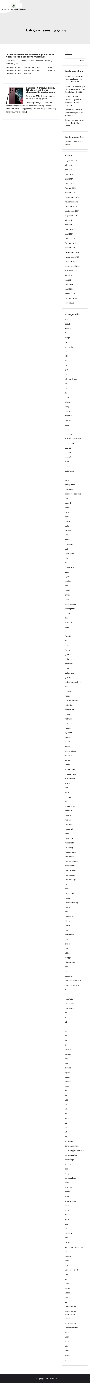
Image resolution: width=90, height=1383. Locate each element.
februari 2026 (70, 188)
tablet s (68, 1233)
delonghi (68, 590)
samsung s (69, 1159)
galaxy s (39, 61)
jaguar (67, 746)
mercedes (69, 856)
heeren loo (69, 709)
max (67, 833)
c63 (66, 535)
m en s (68, 815)
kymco (68, 792)
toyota (68, 1256)
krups (67, 783)
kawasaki (69, 755)
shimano (68, 1187)
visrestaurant (70, 1306)
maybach (69, 838)
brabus (68, 530)
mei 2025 (69, 229)
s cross (68, 1054)
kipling (67, 760)
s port (67, 1072)
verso (67, 1288)
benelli (68, 503)
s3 (66, 1109)
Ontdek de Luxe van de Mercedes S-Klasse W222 (75, 123)
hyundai (68, 732)
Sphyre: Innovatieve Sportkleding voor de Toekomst (74, 113)
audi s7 (68, 452)
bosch (67, 521)
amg (67, 406)
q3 (66, 990)
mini (66, 889)
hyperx (68, 728)
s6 (66, 1132)
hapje (67, 696)
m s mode (69, 820)
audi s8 (68, 457)
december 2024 (72, 252)
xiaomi (67, 1355)
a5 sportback (71, 379)
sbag (67, 1173)
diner (67, 599)
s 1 (66, 1013)
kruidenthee (70, 778)
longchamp (70, 806)
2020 (67, 319)
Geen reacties (27, 61)
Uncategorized (71, 1270)
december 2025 (72, 197)
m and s (68, 810)
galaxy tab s (70, 673)
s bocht (68, 1049)
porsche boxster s (73, 980)
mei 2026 (69, 174)
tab (66, 1224)
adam (67, 397)
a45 (66, 370)
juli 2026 (68, 165)
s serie (67, 1077)
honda (67, 714)
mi (66, 884)
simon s (68, 1192)
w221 (67, 1341)
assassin (68, 420)
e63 (66, 618)
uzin (66, 1274)
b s (66, 475)
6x (66, 342)
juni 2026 (68, 169)
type (67, 1260)
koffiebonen (70, 769)
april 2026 (69, 179)
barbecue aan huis (73, 494)
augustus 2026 (71, 160)
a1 (66, 351)
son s (67, 1205)
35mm (68, 328)
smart (67, 1196)
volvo (67, 1318)
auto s (67, 466)
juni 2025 (68, 225)
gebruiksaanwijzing (73, 682)
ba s (67, 480)
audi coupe (69, 443)
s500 (67, 1127)
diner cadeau (70, 604)
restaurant (69, 1008)
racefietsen (70, 1003)
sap (66, 1169)
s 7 (66, 1045)
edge (67, 627)
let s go (68, 797)
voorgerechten (71, 1328)
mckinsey (69, 847)
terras (67, 1242)
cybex (67, 576)
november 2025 (72, 202)
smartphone (70, 1201)
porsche (68, 976)
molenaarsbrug (71, 902)
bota (67, 526)
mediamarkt (70, 852)
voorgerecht (70, 1323)
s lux (67, 1063)
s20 (66, 1100)
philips (67, 953)
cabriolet (69, 544)
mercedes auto (71, 861)
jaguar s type (70, 751)
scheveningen (71, 1178)
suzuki (67, 1219)
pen (66, 948)
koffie (67, 765)
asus (67, 425)
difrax (67, 595)
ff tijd (67, 645)
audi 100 (68, 434)
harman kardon (71, 700)
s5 (66, 1123)
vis (66, 1302)
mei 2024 (69, 284)
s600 (67, 1136)
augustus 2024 (71, 270)
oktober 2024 (71, 261)
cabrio (68, 540)
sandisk (68, 1164)
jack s (67, 742)
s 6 (66, 1040)
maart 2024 (70, 293)
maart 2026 (70, 183)
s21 (66, 1104)
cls (66, 563)
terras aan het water (74, 1247)
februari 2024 (71, 298)
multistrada (70, 916)
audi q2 (68, 448)
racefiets (69, 999)
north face (69, 934)
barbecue (69, 489)
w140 (67, 1332)
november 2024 (72, 257)
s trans (68, 1081)
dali (66, 585)
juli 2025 (68, 220)
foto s (67, 650)
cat (66, 549)
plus (66, 967)
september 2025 (72, 211)
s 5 (66, 1035)
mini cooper (70, 893)
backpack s (70, 484)
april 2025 (69, 234)
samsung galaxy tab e (74, 1150)
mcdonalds (70, 843)
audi (66, 429)
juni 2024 (68, 280)
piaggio (68, 957)
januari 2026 (70, 192)
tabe (67, 1228)
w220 (67, 1337)
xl (65, 1360)
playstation (70, 962)
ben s (67, 498)
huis (66, 723)
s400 (67, 1118)
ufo (66, 1265)
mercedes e (70, 875)
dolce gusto (70, 608)
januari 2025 (70, 248)
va (66, 1279)
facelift (68, 636)
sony (67, 1210)
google (68, 691)
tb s (66, 1238)
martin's (68, 824)
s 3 (66, 1026)
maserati (69, 829)
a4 (66, 365)
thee (67, 1251)
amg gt (68, 411)
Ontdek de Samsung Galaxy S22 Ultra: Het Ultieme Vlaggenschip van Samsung (40, 90)
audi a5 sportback (73, 439)
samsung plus (71, 1155)
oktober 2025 (71, 206)
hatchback (70, 705)
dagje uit (68, 581)
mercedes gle (71, 879)
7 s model (69, 347)
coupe (67, 572)
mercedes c (70, 866)
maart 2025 (70, 238)
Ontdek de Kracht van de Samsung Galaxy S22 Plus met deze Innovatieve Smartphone (30, 55)
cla (66, 558)
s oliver (68, 1068)
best (67, 507)
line (66, 801)
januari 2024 (70, 303)
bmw (67, 512)
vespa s (68, 1297)
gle (66, 686)
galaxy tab (69, 668)
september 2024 (72, 266)
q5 (66, 994)
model (67, 898)
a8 (66, 393)
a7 (66, 388)
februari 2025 (70, 243)
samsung (47, 61)
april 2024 (69, 289)
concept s (69, 567)
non (66, 930)
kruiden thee (70, 774)
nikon (67, 921)
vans (67, 1283)
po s (67, 971)
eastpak (68, 622)
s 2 (66, 1017)
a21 (66, 356)
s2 (66, 1095)
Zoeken (69, 54)
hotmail (68, 719)
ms (66, 911)
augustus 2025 (71, 215)
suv (66, 1215)
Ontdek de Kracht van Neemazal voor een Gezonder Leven (74, 79)
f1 (65, 631)
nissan (67, 925)
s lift (66, 1058)
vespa (67, 1293)
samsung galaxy (12, 63)
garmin (68, 677)
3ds (66, 333)
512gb (67, 338)
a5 (66, 374)
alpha (67, 402)
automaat (69, 471)
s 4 (66, 1031)
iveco (67, 737)
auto (67, 461)
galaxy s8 (69, 664)
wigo (67, 1346)
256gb (67, 324)
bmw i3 (68, 517)
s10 (66, 1091)
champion (69, 553)
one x (67, 944)
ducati (67, 613)
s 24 (66, 1022)
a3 (66, 360)
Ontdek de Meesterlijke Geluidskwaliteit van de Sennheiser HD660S (75, 89)
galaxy (68, 654)
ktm (66, 788)
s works (68, 1086)
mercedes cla (71, 870)
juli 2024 (68, 275)
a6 (66, 383)
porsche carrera (72, 985)
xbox (67, 1351)
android (68, 416)
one (66, 939)
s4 (66, 1114)
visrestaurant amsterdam (70, 1312)
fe (66, 641)
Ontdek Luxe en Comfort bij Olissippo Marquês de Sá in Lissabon (74, 100)
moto (67, 907)
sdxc (67, 1182)
